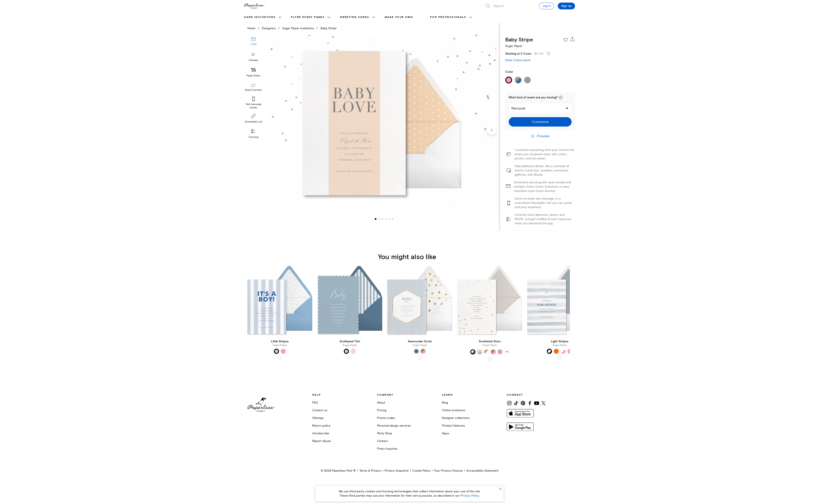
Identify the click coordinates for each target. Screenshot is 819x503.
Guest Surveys (253, 90)
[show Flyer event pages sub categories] (328, 17)
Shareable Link (253, 121)
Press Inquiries (387, 449)
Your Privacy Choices (448, 470)
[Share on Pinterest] (523, 403)
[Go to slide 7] (393, 219)
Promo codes (386, 418)
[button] (561, 97)
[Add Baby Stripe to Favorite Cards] (565, 39)
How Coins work (517, 60)
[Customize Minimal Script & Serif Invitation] (384, 123)
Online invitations (453, 410)
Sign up (566, 6)
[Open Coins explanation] (548, 54)
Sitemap (318, 418)
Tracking (253, 137)
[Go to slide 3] (379, 219)
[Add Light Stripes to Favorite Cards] (559, 358)
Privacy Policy (469, 495)
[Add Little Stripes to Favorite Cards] (279, 358)
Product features (453, 425)
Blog (445, 402)
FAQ (315, 402)
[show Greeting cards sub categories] (373, 17)
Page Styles (253, 75)
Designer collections (456, 418)
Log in (547, 6)
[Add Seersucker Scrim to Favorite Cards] (419, 358)
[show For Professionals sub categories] (470, 17)
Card (253, 44)
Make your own (399, 17)
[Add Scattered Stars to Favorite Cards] (489, 359)
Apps (445, 433)
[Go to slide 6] (389, 219)
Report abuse (321, 441)
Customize (540, 122)
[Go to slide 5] (386, 219)
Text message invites (253, 106)
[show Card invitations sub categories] (279, 17)
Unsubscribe (320, 433)
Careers (382, 441)
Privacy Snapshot (397, 470)
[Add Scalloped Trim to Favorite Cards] (349, 358)
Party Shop (384, 433)
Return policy (321, 425)
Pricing (381, 410)
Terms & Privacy (370, 470)
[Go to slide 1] (375, 219)
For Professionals (448, 17)
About (381, 402)
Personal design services (394, 425)
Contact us (319, 410)
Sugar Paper (513, 46)
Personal (518, 108)
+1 (506, 352)
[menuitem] (263, 17)
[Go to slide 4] (382, 219)
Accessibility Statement (482, 470)
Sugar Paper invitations (298, 28)
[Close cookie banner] (500, 488)
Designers (269, 28)
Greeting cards (354, 17)
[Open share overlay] (572, 39)
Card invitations (260, 17)
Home (251, 28)
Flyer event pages (308, 17)
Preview (253, 60)
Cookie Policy (421, 470)
